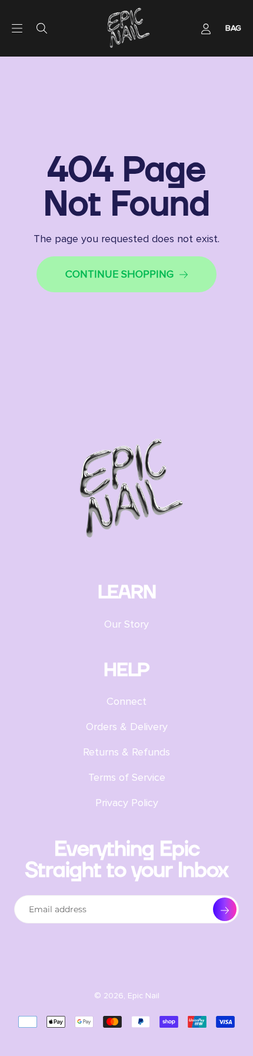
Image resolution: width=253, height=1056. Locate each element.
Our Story (126, 624)
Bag (233, 28)
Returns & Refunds (126, 751)
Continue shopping (119, 274)
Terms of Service (126, 777)
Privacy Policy (126, 802)
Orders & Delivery (127, 726)
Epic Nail (143, 996)
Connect (126, 701)
